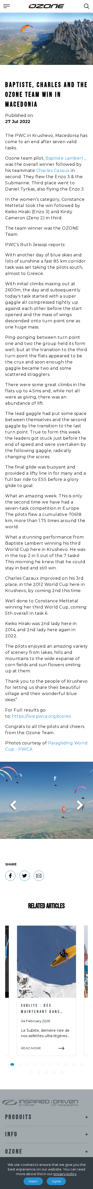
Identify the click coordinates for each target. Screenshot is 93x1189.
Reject (33, 1181)
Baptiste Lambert (64, 158)
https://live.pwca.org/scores (41, 716)
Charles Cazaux (53, 170)
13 (46, 1072)
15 (62, 1072)
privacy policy (64, 1174)
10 (81, 1064)
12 (38, 1072)
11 (31, 1072)
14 (54, 1072)
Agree (56, 1181)
